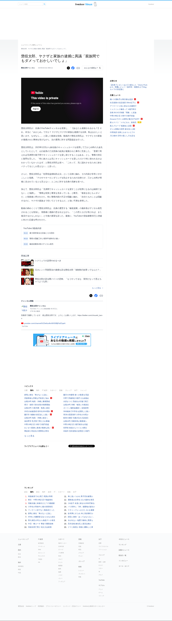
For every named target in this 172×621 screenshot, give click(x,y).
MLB (59, 556)
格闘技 (60, 565)
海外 (37, 390)
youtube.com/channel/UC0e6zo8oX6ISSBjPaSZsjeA (44, 323)
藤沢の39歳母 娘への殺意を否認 (76, 395)
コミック (101, 595)
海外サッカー (62, 543)
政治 (19, 557)
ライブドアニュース (83, 4)
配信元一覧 (122, 555)
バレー (60, 578)
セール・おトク (124, 566)
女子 (76, 390)
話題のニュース (124, 550)
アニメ (101, 589)
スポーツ (53, 390)
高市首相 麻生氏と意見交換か (79, 524)
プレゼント (81, 573)
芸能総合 (81, 543)
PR (39, 562)
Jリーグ (60, 549)
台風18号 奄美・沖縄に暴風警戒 (37, 401)
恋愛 (100, 543)
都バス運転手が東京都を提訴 (121, 99)
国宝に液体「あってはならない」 (81, 517)
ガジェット (41, 553)
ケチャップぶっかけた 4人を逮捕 (81, 510)
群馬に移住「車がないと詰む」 (36, 395)
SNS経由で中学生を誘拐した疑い (76, 411)
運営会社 (21, 606)
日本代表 (61, 546)
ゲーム (101, 592)
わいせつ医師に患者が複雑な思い (37, 428)
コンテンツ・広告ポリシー (72, 606)
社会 (19, 554)
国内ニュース (36, 45)
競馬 (59, 568)
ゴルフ (60, 559)
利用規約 (41, 606)
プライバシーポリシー (53, 606)
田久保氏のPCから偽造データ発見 (41, 520)
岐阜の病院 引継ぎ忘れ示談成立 (76, 418)
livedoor (151, 4)
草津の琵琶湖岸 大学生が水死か (76, 415)
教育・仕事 (102, 562)
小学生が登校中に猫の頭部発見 (40, 507)
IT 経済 (44, 390)
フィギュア (61, 581)
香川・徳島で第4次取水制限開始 (37, 405)
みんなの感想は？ (91, 68)
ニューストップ (26, 45)
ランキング (122, 545)
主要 (26, 390)
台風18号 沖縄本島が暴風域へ (75, 421)
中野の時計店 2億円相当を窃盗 (75, 424)
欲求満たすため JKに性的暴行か (80, 513)
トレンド (83, 390)
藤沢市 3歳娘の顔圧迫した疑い (36, 415)
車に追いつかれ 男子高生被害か (80, 496)
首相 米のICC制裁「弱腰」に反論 (123, 112)
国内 (31, 390)
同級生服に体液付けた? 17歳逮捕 (41, 503)
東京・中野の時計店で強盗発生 (40, 500)
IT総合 (40, 559)
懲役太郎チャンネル (28, 68)
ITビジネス (41, 556)
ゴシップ (68, 390)
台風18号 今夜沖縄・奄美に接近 (37, 408)
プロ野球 (61, 553)
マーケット (41, 546)
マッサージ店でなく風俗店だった (41, 510)
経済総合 (41, 543)
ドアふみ (95, 4)
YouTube (102, 580)
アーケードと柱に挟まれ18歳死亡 (123, 106)
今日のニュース (124, 539)
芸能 (60, 390)
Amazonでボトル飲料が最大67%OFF (125, 119)
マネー (101, 568)
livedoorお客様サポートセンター (94, 606)
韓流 (79, 549)
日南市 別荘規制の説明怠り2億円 (76, 431)
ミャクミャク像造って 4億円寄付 (123, 109)
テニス (60, 562)
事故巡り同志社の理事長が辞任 (36, 431)
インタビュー (123, 561)
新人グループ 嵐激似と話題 (121, 126)
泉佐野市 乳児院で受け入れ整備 (36, 421)
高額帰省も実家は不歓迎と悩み (36, 398)
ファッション (103, 549)
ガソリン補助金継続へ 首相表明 (76, 408)
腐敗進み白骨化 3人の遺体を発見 (81, 500)
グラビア (81, 553)
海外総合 (21, 566)
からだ (101, 565)
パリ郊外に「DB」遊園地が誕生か (81, 507)
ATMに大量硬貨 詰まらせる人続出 (41, 517)
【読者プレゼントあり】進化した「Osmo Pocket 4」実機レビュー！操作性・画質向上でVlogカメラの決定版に (128, 87)
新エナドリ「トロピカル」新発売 (123, 122)
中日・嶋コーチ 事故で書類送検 (40, 524)
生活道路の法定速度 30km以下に (123, 103)
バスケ (60, 575)
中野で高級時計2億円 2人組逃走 (76, 398)
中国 (19, 572)
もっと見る (96, 288)
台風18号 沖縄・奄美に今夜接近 (76, 405)
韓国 (19, 569)
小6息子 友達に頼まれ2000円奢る (81, 503)
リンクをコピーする (78, 68)
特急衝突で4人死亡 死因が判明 (40, 496)
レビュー (81, 570)
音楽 (79, 546)
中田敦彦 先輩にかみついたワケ (122, 132)
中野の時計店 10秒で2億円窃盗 (36, 424)
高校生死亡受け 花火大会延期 (39, 527)
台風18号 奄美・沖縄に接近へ (36, 418)
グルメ (101, 574)
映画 (79, 567)
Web (39, 549)
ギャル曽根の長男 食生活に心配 (122, 129)
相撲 (59, 572)
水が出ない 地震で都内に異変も (80, 520)
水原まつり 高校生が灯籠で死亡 (76, 401)
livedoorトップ (31, 606)
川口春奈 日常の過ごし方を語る (122, 136)
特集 (79, 577)
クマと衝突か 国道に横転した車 (80, 527)
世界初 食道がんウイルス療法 (75, 428)
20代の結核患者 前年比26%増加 (37, 411)
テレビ (80, 556)
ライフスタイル (103, 546)
